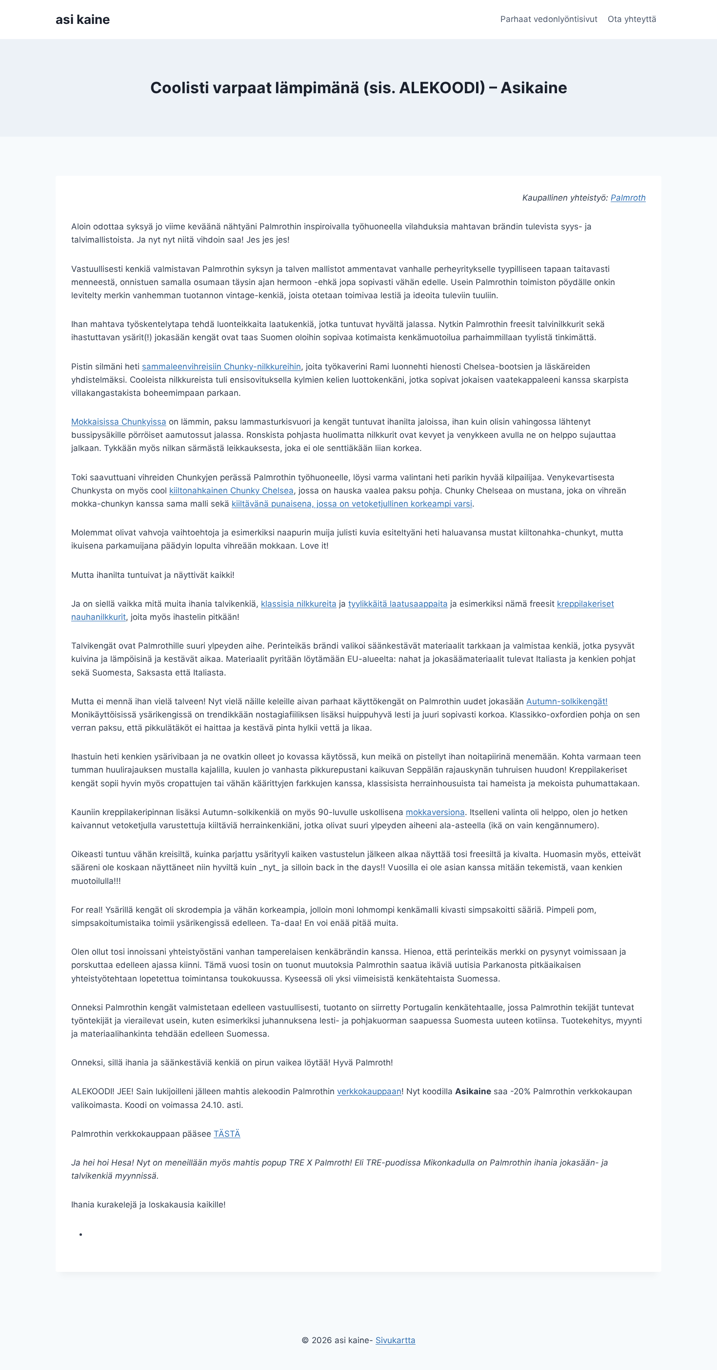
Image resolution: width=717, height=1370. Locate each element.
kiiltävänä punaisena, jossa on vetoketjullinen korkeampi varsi (352, 504)
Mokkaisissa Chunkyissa (118, 422)
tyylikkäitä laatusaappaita (398, 604)
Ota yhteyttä (632, 19)
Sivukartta (396, 1340)
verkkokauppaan (369, 1091)
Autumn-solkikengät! (567, 701)
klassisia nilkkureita (299, 604)
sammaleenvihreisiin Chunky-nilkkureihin (221, 366)
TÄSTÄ (227, 1134)
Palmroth (628, 198)
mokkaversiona (435, 812)
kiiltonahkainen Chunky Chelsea (231, 490)
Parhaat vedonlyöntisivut (549, 19)
